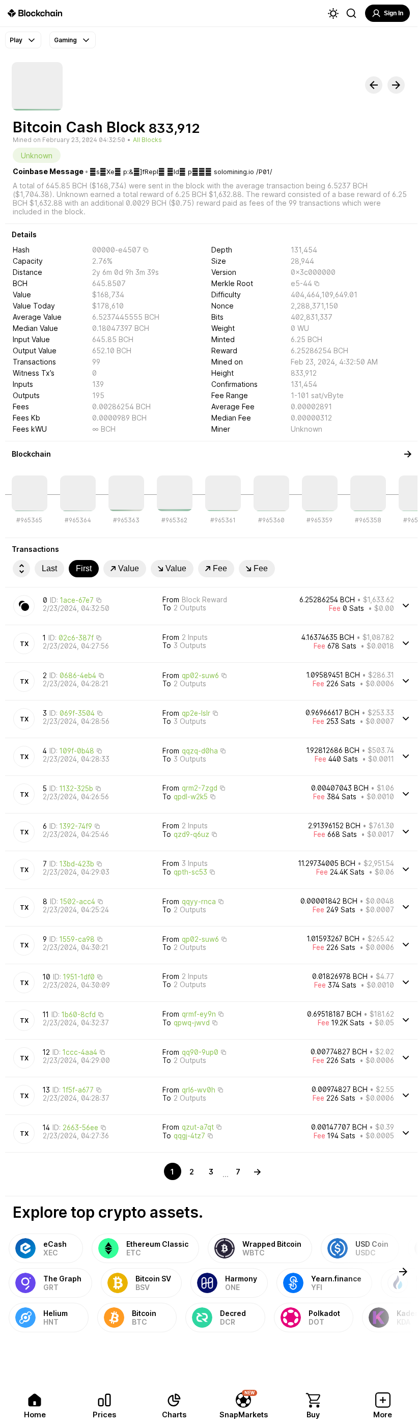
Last (49, 568)
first (84, 568)
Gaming (65, 40)
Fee (220, 568)
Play (16, 40)
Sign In (393, 13)
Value (128, 568)
